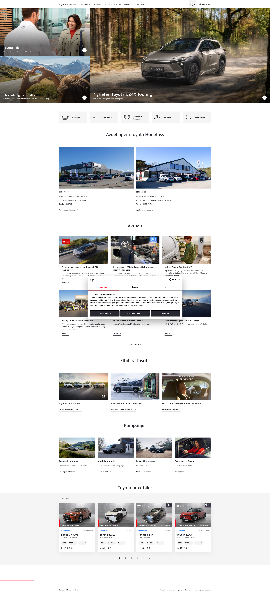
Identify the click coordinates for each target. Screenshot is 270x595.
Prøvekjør (178, 472)
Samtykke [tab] (103, 287)
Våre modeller (85, 4)
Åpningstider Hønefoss (67, 210)
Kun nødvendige (105, 313)
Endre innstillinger (134, 313)
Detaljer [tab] (135, 287)
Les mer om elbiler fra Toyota (69, 409)
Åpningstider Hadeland (144, 210)
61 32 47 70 (147, 204)
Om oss (136, 4)
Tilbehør (127, 4)
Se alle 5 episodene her (170, 409)
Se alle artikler (134, 344)
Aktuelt (144, 4)
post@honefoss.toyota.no (75, 200)
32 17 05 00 (70, 204)
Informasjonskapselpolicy (202, 590)
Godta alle (165, 313)
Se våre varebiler (103, 472)
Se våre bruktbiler (142, 472)
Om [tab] (166, 287)
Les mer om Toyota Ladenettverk (122, 409)
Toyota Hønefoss (67, 4)
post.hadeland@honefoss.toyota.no (157, 200)
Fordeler (117, 4)
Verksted (108, 4)
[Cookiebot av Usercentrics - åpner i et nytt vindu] (171, 280)
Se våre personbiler (65, 472)
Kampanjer (98, 4)
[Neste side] (150, 558)
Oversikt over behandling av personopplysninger (175, 590)
